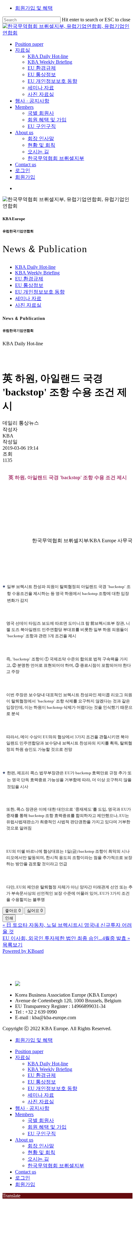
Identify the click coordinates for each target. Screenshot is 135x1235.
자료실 (22, 1057)
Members (24, 1114)
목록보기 (13, 944)
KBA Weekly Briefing (37, 272)
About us (24, 1139)
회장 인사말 (41, 1145)
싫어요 (35, 910)
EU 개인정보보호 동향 (40, 291)
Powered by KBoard (23, 951)
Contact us (25, 1171)
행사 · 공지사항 (32, 1108)
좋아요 (13, 910)
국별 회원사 (41, 1120)
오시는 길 (38, 1159)
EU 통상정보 (29, 285)
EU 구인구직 (42, 1133)
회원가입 (25, 1184)
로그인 (22, 1177)
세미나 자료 (28, 298)
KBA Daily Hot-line (35, 267)
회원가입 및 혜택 (34, 8)
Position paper (29, 1051)
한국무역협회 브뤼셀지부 (56, 1165)
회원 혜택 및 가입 (47, 1127)
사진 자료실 (28, 305)
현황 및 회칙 (41, 1152)
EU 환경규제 (29, 278)
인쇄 (9, 918)
